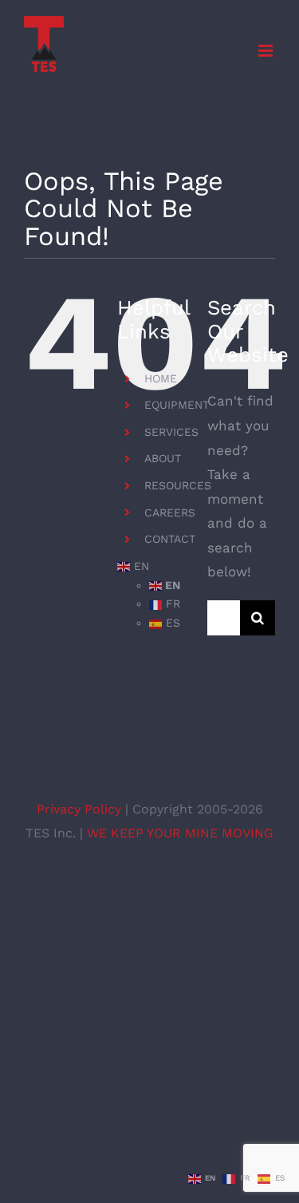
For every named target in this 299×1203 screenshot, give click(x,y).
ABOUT (162, 458)
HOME (160, 378)
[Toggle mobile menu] (266, 50)
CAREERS (169, 512)
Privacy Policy (81, 809)
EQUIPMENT (176, 404)
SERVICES (171, 431)
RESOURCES (177, 485)
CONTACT (169, 538)
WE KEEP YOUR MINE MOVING (180, 833)
